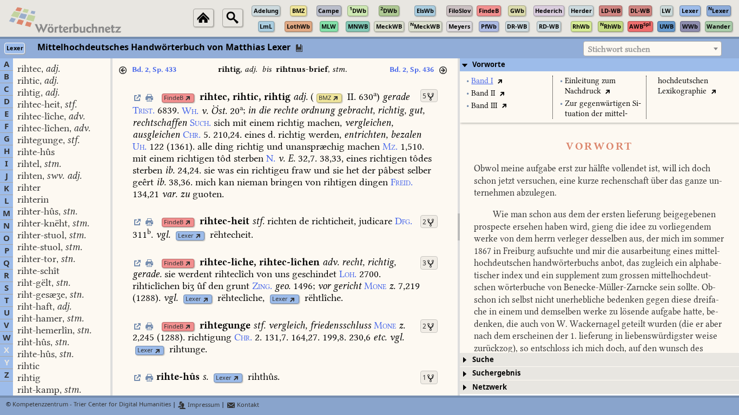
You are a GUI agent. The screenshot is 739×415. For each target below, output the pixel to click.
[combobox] (652, 48)
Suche (483, 359)
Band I (482, 80)
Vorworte (488, 64)
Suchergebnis (496, 373)
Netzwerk (489, 387)
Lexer (186, 236)
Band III (484, 105)
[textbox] (652, 49)
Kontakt (247, 405)
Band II (483, 93)
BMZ (325, 98)
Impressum (203, 405)
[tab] (599, 64)
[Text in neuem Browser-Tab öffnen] (499, 80)
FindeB (173, 98)
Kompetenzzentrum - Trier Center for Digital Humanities (91, 405)
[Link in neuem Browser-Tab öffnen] (188, 98)
